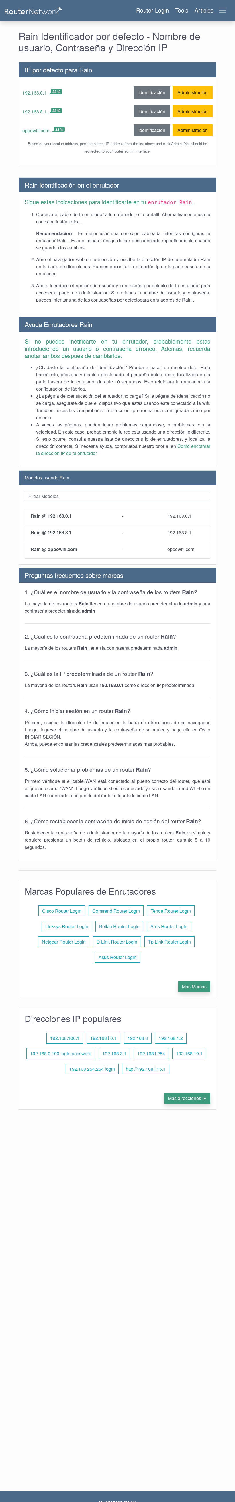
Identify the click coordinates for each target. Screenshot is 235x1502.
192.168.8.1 (34, 111)
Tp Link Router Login (169, 941)
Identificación (151, 92)
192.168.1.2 (171, 1038)
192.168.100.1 (64, 1038)
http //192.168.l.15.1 (146, 1069)
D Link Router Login (117, 941)
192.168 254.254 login (92, 1069)
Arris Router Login (168, 926)
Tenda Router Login (171, 911)
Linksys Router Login (66, 926)
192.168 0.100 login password (60, 1053)
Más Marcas (194, 986)
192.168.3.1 (114, 1053)
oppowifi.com (35, 130)
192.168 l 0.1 (103, 1038)
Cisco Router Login (61, 911)
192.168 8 (138, 1038)
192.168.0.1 (34, 92)
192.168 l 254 (151, 1053)
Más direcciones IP (187, 1098)
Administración (192, 92)
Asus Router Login (117, 957)
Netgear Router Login (64, 941)
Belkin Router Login (119, 926)
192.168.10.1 (189, 1053)
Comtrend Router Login (116, 911)
